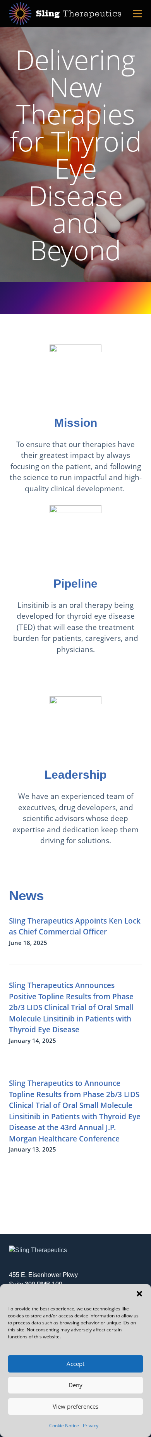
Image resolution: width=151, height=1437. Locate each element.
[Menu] (137, 13)
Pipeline (75, 583)
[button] (139, 1294)
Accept (75, 1363)
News (26, 895)
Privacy (90, 1425)
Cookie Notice (64, 1425)
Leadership (75, 774)
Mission (75, 422)
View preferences (75, 1406)
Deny (75, 1385)
